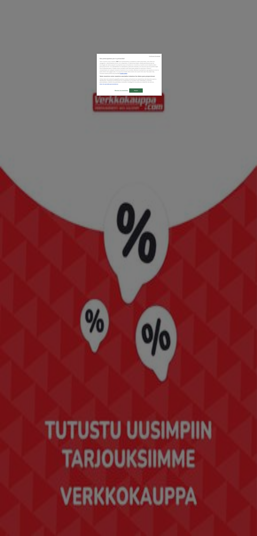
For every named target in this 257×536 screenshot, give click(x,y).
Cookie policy (123, 73)
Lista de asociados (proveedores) (109, 84)
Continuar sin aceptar (154, 56)
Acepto (136, 90)
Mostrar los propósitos (121, 90)
